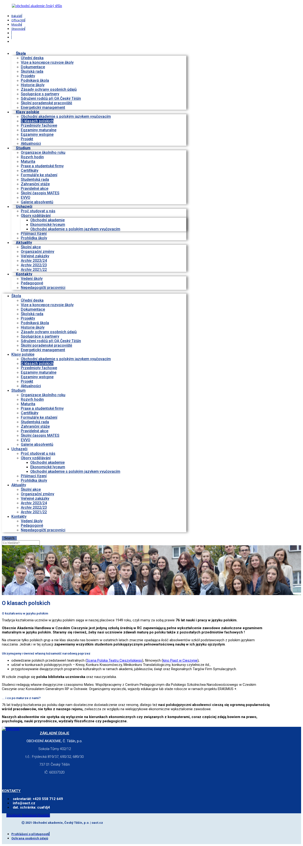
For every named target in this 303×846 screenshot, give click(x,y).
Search (9, 538)
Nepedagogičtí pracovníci (43, 287)
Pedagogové (32, 283)
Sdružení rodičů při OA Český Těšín (51, 98)
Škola (21, 53)
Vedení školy (32, 278)
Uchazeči (24, 206)
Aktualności (31, 386)
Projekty (28, 76)
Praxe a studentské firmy (42, 166)
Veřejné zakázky (35, 256)
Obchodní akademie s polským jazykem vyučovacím (66, 116)
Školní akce (31, 247)
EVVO (25, 197)
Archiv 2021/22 (34, 512)
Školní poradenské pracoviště (46, 103)
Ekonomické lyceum (47, 224)
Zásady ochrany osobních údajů (49, 89)
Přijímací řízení (34, 233)
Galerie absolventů (37, 202)
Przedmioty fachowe (39, 125)
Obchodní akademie (47, 220)
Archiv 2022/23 (34, 265)
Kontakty (24, 274)
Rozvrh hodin (32, 157)
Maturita (28, 161)
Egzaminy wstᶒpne (37, 134)
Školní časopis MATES (40, 193)
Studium (23, 148)
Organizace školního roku (43, 152)
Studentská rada (35, 179)
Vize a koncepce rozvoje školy (47, 62)
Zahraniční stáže (35, 184)
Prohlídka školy (34, 480)
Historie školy (33, 85)
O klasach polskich (37, 121)
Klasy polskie (27, 112)
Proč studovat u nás (38, 211)
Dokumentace (33, 67)
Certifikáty (29, 170)
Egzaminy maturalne (38, 130)
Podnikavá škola (35, 80)
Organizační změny (37, 251)
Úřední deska (32, 58)
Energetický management (43, 350)
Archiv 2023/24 (34, 260)
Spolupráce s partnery (40, 94)
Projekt (27, 139)
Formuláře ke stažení (39, 175)
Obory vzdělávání (36, 215)
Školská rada (32, 71)
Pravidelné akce (34, 188)
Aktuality (24, 242)
